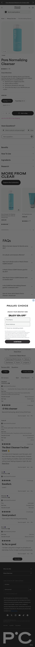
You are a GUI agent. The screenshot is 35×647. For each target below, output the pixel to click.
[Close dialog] (33, 300)
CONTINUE (17, 342)
